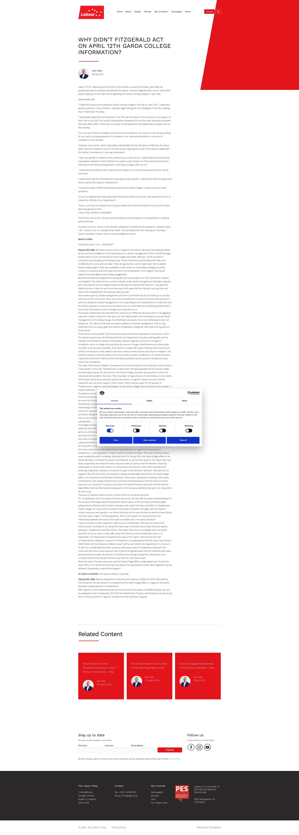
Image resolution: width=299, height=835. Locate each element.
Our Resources (159, 802)
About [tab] (184, 401)
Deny (116, 440)
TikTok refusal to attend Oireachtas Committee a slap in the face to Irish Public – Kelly (99, 667)
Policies (147, 11)
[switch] (136, 430)
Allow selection (149, 440)
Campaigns (176, 11)
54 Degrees (215, 827)
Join (153, 799)
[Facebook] (191, 748)
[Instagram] (199, 748)
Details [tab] (149, 401)
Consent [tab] (114, 401)
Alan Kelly (97, 70)
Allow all (183, 440)
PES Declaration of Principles (204, 800)
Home (120, 11)
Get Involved (160, 11)
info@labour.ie (129, 795)
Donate (209, 11)
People (137, 11)
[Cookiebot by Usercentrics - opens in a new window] (189, 393)
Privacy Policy (174, 759)
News (187, 11)
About (128, 11)
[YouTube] (207, 748)
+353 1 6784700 (127, 792)
